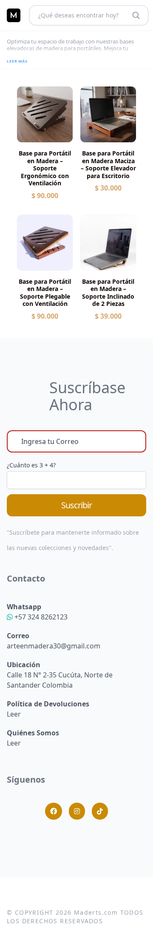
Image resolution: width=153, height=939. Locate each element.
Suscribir (76, 505)
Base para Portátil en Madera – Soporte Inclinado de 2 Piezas (108, 293)
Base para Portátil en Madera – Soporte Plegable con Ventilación (45, 293)
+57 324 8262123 (40, 617)
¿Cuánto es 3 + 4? (31, 465)
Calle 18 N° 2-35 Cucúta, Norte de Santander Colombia (60, 675)
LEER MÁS (17, 61)
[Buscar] (136, 15)
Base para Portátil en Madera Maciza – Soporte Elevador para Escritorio (108, 164)
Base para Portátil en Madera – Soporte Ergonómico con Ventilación (45, 168)
